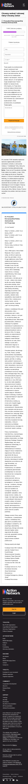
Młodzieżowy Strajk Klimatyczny (14, 207)
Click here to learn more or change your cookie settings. (11, 735)
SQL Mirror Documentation (9, 703)
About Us (5, 686)
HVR (10, 756)
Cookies (14, 776)
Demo (4, 658)
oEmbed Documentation (9, 708)
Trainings (5, 697)
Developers (6, 701)
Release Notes (6, 688)
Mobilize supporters (8, 674)
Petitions (5, 642)
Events (4, 644)
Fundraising (6, 647)
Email (4, 638)
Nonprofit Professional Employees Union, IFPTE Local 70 (12, 764)
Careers (5, 662)
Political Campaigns (8, 631)
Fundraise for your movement (10, 672)
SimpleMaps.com (7, 750)
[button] (24, 5)
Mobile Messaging (7, 640)
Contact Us (5, 664)
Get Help (5, 699)
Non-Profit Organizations (9, 625)
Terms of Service (15, 774)
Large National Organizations (10, 627)
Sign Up (14, 609)
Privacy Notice (6, 774)
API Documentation (7, 706)
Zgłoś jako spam (22, 136)
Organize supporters (8, 676)
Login (14, 613)
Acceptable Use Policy (8, 778)
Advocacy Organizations (9, 629)
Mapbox (15, 745)
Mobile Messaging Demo (9, 660)
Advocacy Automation (8, 649)
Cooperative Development (9, 683)
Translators (20, 776)
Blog (4, 690)
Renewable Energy (7, 776)
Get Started (6, 656)
